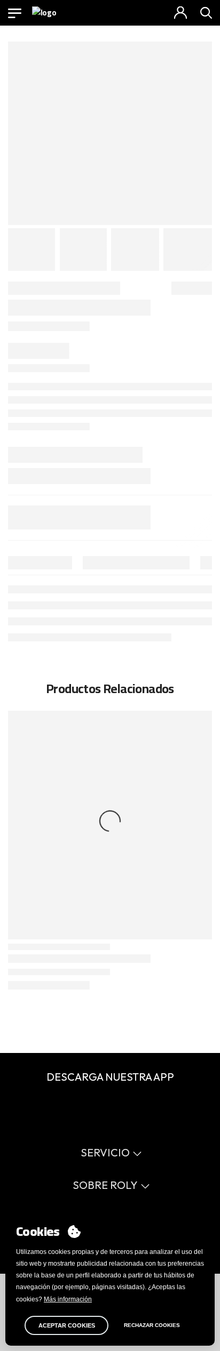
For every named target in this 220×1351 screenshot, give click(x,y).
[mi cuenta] (180, 12)
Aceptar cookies (66, 1325)
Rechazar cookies (152, 1325)
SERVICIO (105, 1152)
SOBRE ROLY (105, 1185)
